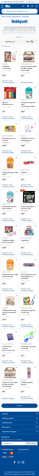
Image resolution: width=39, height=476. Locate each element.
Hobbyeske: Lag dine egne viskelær (9, 207)
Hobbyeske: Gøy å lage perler (10, 173)
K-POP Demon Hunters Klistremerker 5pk (8, 348)
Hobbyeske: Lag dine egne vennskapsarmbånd (28, 104)
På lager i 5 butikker (27, 220)
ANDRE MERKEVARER (26, 64)
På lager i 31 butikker (27, 326)
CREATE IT (23, 136)
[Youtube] (18, 462)
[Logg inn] (23, 6)
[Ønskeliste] (32, 6)
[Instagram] (23, 462)
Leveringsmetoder (23, 449)
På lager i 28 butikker (9, 326)
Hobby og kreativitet (13, 16)
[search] (3, 11)
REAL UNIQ (24, 272)
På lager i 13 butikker (27, 82)
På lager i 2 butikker (8, 152)
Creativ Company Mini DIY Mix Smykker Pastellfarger (10, 384)
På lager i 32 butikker (9, 82)
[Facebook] (14, 462)
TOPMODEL (5, 64)
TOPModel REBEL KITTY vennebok (8, 241)
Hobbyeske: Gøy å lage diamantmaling (10, 275)
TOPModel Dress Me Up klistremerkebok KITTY (9, 312)
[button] (19, 406)
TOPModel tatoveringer (6, 67)
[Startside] (13, 6)
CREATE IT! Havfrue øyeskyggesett (28, 139)
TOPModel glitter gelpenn (27, 383)
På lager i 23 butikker (27, 152)
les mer (18, 37)
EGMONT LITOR (6, 100)
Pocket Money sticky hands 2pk (28, 347)
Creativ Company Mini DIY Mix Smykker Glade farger (28, 68)
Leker (3, 16)
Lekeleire (24, 172)
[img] (10, 70)
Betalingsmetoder (7, 449)
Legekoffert (25, 240)
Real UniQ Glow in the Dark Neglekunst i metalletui (28, 276)
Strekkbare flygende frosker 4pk (28, 311)
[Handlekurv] (36, 6)
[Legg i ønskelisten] (16, 51)
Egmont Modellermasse (7, 103)
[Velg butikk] (28, 6)
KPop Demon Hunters (7, 344)
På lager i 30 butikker (27, 362)
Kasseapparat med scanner (8, 139)
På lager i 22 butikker (9, 186)
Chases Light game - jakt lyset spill (28, 207)
